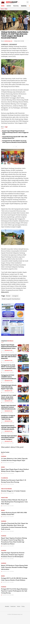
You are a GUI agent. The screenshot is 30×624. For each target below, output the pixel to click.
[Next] (16, 147)
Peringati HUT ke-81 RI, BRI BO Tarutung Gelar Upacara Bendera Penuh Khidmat (14, 141)
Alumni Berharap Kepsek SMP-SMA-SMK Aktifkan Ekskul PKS (9, 356)
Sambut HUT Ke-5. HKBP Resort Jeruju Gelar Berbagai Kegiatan (8, 397)
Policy (23, 606)
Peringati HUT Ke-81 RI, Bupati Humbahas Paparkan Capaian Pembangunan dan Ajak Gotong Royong (14, 591)
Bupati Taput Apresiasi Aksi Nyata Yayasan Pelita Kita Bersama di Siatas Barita (8, 408)
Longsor (15, 296)
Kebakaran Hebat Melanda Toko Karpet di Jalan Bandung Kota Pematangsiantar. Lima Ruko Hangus (14, 501)
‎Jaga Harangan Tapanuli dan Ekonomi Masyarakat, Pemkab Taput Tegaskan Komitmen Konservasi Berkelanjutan (12, 554)
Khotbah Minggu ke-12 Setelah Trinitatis (13, 491)
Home (2, 8)
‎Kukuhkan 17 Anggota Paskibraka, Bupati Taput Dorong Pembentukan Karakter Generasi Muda (8, 419)
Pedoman (13, 606)
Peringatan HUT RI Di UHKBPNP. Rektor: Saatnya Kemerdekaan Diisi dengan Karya (8, 377)
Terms (18, 606)
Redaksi (7, 606)
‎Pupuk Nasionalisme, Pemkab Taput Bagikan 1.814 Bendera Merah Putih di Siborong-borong (8, 429)
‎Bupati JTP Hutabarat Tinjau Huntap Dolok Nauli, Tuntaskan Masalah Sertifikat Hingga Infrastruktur (14, 567)
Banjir (8, 296)
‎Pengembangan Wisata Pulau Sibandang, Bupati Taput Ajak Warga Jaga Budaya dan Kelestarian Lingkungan (8, 389)
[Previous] (14, 147)
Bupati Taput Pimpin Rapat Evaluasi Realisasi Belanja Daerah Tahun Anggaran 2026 (15, 132)
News (6, 8)
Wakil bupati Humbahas (11, 299)
